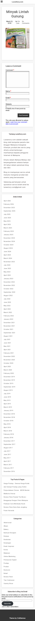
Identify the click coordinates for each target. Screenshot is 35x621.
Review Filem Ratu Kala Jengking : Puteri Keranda (16, 508)
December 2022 (9, 282)
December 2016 (9, 471)
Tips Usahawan (9, 580)
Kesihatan (7, 539)
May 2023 (7, 272)
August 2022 (8, 295)
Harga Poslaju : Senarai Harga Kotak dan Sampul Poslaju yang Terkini (16, 485)
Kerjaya (6, 536)
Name (8, 91)
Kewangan (7, 543)
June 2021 (7, 343)
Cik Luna (18, 22)
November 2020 (9, 360)
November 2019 (9, 380)
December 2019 (9, 377)
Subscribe (7, 603)
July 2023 (7, 265)
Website (9, 104)
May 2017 (7, 458)
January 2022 (8, 319)
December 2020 (9, 356)
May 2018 (7, 424)
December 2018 (9, 414)
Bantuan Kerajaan (10, 533)
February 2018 (9, 434)
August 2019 (8, 390)
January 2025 (8, 235)
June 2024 (7, 251)
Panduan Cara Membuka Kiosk (14, 504)
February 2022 (9, 316)
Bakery (6, 529)
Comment (10, 70)
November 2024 (9, 241)
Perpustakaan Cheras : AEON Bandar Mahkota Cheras (17, 491)
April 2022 (7, 309)
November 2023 (9, 262)
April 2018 (7, 427)
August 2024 (8, 248)
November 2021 (9, 326)
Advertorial (7, 522)
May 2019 (7, 400)
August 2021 (8, 336)
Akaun (6, 526)
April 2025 (7, 224)
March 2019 (8, 407)
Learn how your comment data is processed (16, 123)
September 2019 (9, 387)
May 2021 (7, 346)
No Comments (25, 22)
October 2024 (8, 245)
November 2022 (9, 285)
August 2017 (8, 448)
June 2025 (7, 218)
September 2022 (9, 292)
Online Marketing (9, 556)
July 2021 (7, 339)
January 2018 (8, 437)
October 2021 (8, 329)
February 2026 (9, 204)
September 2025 (9, 211)
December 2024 (9, 238)
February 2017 (9, 468)
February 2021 (9, 353)
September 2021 (9, 333)
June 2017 (7, 454)
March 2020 (8, 370)
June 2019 (7, 397)
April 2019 (7, 404)
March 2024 (8, 258)
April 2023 (7, 275)
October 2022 (8, 289)
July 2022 (7, 299)
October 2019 (8, 383)
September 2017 (9, 444)
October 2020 (8, 363)
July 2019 (7, 393)
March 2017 (8, 465)
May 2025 (7, 221)
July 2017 (7, 451)
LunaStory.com (17, 2)
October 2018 (8, 421)
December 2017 (9, 441)
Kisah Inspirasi (9, 546)
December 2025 (9, 207)
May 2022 (7, 306)
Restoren (7, 570)
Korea (6, 550)
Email (8, 98)
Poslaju (6, 563)
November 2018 (9, 417)
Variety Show (8, 583)
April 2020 (7, 366)
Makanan (7, 553)
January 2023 (8, 278)
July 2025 (7, 214)
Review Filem (8, 577)
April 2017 (7, 461)
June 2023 (7, 268)
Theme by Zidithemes (17, 618)
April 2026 (7, 201)
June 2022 (7, 302)
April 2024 (7, 255)
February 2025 (9, 231)
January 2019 (8, 410)
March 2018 (8, 431)
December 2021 (9, 322)
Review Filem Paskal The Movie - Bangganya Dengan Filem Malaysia (16, 498)
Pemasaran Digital (10, 560)
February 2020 (9, 373)
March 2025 (8, 228)
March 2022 (8, 312)
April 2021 (7, 350)
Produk (6, 566)
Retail (6, 573)
